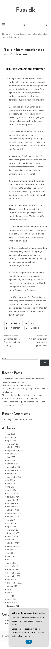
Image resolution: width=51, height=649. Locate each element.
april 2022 (11, 563)
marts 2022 (12, 566)
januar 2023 (12, 536)
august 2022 (13, 549)
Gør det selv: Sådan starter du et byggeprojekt (38, 342)
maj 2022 (11, 559)
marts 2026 (12, 444)
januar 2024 (12, 500)
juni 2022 (11, 556)
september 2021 (14, 583)
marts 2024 (12, 493)
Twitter (35, 323)
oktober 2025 (13, 447)
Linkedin (35, 328)
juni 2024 (11, 483)
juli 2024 (11, 480)
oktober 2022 (13, 543)
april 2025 (11, 460)
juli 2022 (11, 553)
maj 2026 (11, 437)
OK (29, 642)
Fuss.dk (25, 10)
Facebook (15, 323)
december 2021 (14, 573)
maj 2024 (11, 487)
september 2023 (14, 513)
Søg (4, 358)
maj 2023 (11, 523)
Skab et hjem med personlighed (16, 385)
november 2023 (14, 506)
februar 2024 (13, 497)
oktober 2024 (13, 473)
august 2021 (13, 586)
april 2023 (11, 526)
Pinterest (15, 328)
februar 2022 (13, 569)
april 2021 (11, 599)
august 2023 (13, 516)
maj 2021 (11, 596)
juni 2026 (11, 434)
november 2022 (14, 539)
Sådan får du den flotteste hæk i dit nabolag (12, 342)
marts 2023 (12, 530)
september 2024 (14, 477)
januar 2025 (12, 463)
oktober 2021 (13, 579)
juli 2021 (11, 589)
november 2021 (14, 576)
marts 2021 (12, 602)
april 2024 (11, 490)
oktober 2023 (13, 510)
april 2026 (11, 440)
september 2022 (14, 546)
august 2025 (13, 454)
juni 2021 (11, 592)
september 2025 (14, 450)
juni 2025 (11, 457)
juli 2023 (11, 520)
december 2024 (14, 467)
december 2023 (14, 503)
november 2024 (14, 470)
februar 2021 (13, 606)
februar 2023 (13, 533)
